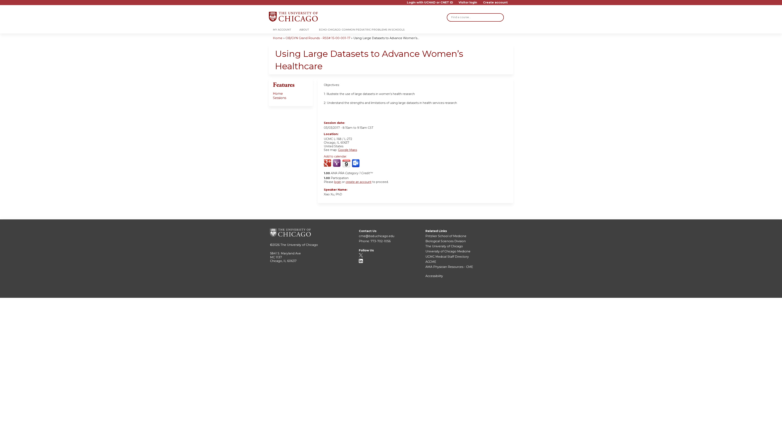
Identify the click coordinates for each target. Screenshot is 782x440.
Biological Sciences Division (445, 241)
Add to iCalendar (346, 163)
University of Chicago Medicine (447, 251)
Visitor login (468, 2)
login (337, 182)
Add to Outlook (356, 163)
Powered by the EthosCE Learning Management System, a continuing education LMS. (498, 291)
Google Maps (347, 150)
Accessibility (434, 276)
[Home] (293, 16)
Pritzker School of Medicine (445, 236)
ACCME (430, 262)
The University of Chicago (299, 245)
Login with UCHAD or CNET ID (430, 2)
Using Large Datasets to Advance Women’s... (386, 38)
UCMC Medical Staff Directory (447, 256)
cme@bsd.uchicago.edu (376, 236)
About (304, 29)
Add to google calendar (328, 163)
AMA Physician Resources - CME (449, 267)
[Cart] (512, 4)
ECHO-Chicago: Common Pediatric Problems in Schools (362, 29)
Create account (495, 2)
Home (277, 38)
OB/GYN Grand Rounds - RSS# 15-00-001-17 (318, 38)
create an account (358, 182)
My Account (282, 29)
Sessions (279, 98)
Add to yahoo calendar (337, 163)
